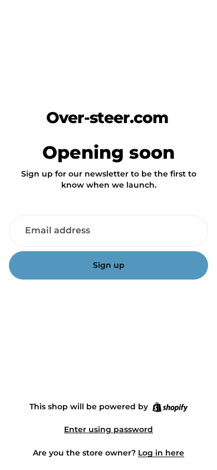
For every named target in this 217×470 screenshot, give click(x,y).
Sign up (109, 265)
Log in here (161, 453)
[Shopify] (170, 407)
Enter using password (108, 429)
